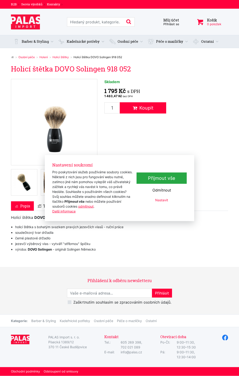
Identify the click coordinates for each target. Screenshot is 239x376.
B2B (14, 4)
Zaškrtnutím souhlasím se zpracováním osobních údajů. (122, 302)
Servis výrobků (31, 4)
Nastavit (161, 200)
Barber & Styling (43, 321)
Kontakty (53, 4)
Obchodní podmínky (25, 371)
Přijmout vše (161, 178)
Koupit (146, 108)
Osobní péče (26, 57)
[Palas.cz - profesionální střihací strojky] (12, 57)
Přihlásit (162, 293)
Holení (43, 57)
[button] (33, 41)
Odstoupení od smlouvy (61, 371)
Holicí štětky (61, 57)
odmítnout (86, 206)
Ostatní (151, 321)
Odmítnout (161, 190)
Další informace (64, 211)
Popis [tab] (25, 206)
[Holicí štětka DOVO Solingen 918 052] (54, 122)
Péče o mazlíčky (129, 321)
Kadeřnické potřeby (75, 321)
